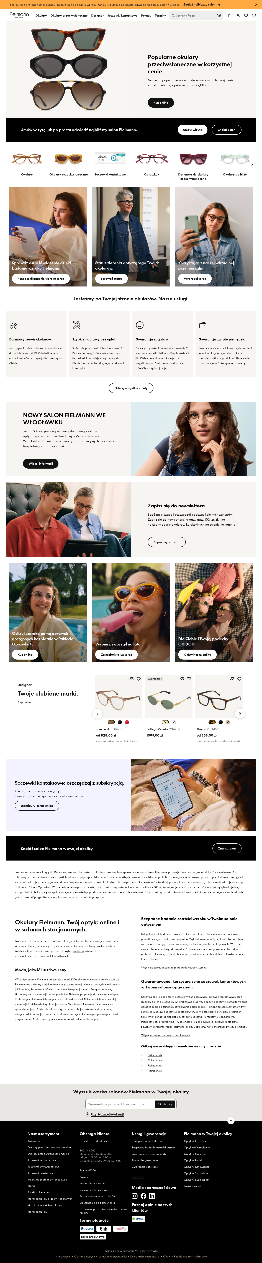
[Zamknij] (170, 561)
